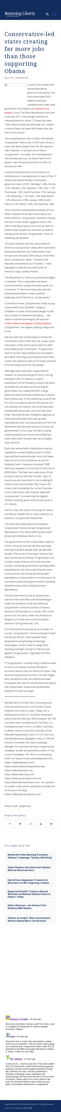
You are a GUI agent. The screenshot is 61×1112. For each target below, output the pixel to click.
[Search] (46, 14)
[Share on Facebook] (10, 824)
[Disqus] (30, 972)
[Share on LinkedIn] (41, 824)
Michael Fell (23, 77)
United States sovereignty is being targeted (28, 323)
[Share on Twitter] (20, 824)
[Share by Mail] (51, 824)
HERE (30, 1108)
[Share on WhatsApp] (31, 824)
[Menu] (52, 14)
